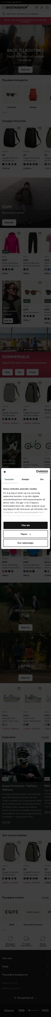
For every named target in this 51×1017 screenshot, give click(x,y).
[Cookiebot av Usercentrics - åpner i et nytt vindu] (36, 472)
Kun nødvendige (25, 543)
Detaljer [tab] (25, 479)
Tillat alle (25, 525)
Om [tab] (42, 479)
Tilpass (24, 534)
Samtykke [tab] (9, 479)
